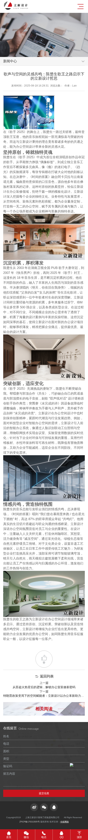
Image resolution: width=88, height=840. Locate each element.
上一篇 (44, 685)
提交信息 (44, 793)
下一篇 (44, 693)
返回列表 (47, 676)
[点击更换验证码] (76, 765)
